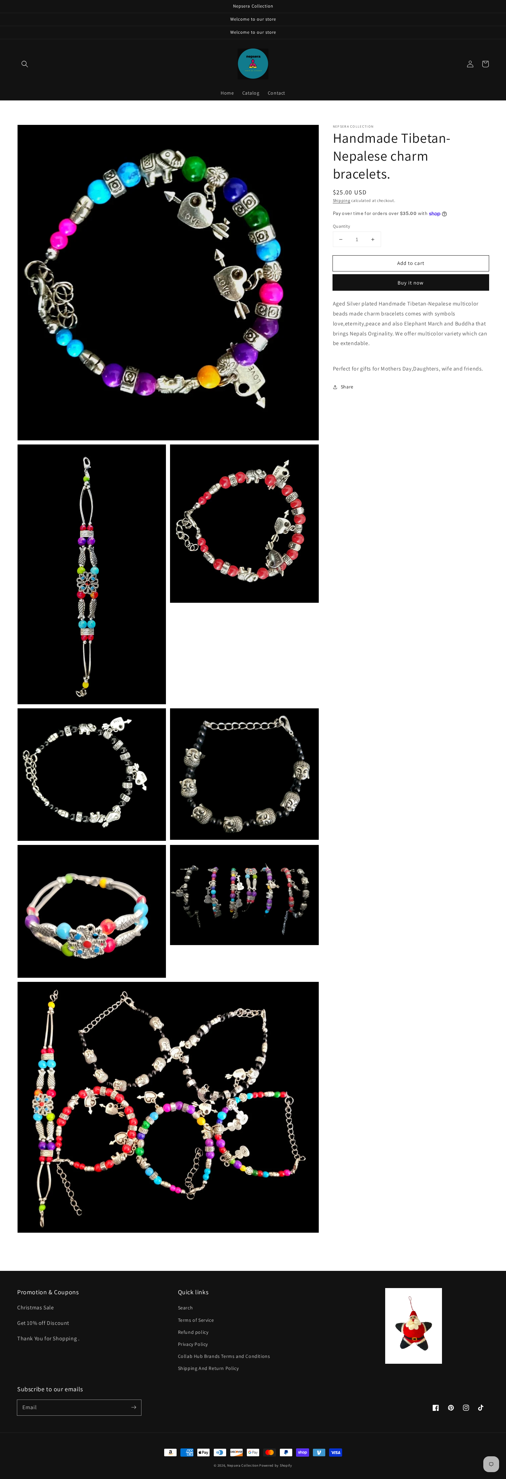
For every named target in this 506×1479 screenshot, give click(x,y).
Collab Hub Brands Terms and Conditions (224, 1356)
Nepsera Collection (243, 1465)
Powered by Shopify (275, 1465)
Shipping (341, 200)
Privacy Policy (193, 1344)
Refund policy (193, 1332)
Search (185, 1308)
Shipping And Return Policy (208, 1368)
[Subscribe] (133, 1407)
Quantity (341, 226)
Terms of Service (196, 1320)
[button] (24, 64)
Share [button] (347, 387)
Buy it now (411, 282)
